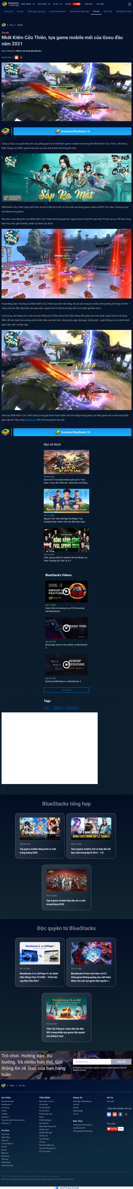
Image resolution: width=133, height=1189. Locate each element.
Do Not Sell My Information (64, 1179)
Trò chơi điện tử (7, 1143)
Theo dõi (121, 1061)
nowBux (4, 1114)
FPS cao (42, 1142)
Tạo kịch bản (44, 1139)
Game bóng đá (7, 1165)
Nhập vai (4, 1153)
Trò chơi (42, 4)
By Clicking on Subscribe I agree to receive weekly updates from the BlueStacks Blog (100, 1069)
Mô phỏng (5, 1156)
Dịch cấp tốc (44, 1123)
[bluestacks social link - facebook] (120, 1114)
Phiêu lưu (5, 1140)
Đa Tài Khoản (44, 1111)
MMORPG (58, 708)
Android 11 (5, 1117)
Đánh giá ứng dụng (36, 11)
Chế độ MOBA (44, 1108)
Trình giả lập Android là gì (82, 1131)
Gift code (108, 11)
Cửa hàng (5, 1108)
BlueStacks (30, 419)
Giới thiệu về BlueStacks (82, 1101)
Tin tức (96, 11)
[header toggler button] (129, 4)
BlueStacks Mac (7, 1101)
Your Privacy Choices (69, 1188)
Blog (56, 4)
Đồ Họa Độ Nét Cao (46, 1145)
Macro (41, 1117)
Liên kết (88, 4)
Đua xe (4, 1150)
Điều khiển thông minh (47, 1126)
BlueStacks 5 (6, 1104)
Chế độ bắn (43, 1104)
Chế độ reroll (44, 1129)
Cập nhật (110, 1101)
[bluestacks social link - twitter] (126, 1114)
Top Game (5, 1134)
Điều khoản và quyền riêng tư (11, 1179)
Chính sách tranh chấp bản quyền (34, 1179)
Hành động (5, 1137)
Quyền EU (51, 1179)
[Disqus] (50, 748)
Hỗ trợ (100, 4)
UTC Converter (44, 1151)
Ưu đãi (3, 1111)
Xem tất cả (66, 690)
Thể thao (4, 1159)
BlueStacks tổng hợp (79, 11)
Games (20, 11)
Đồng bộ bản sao (45, 1114)
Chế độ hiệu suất (45, 1133)
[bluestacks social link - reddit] (115, 1114)
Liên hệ (76, 1108)
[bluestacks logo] (10, 4)
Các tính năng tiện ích (47, 1148)
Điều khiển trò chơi (46, 1101)
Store (72, 4)
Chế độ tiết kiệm (45, 1120)
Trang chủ (8, 11)
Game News (72, 708)
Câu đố (4, 1147)
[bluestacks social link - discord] (109, 1114)
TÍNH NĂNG (26, 4)
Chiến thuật (5, 1162)
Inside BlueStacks (57, 11)
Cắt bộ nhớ (43, 1136)
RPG (47, 708)
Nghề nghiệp (78, 1111)
